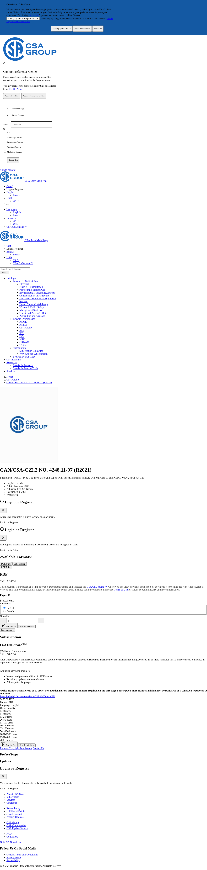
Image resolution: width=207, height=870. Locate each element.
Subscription (12, 797)
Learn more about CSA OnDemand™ (35, 696)
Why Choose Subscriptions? (33, 353)
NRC (22, 339)
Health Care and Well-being (33, 304)
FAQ (9, 833)
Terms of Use (121, 589)
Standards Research (23, 365)
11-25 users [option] (6, 716)
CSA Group (25, 327)
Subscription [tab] (19, 564)
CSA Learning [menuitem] (13, 359)
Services (10, 799)
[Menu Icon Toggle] (7, 204)
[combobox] (15, 269)
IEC (21, 333)
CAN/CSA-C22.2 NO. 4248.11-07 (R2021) (29, 382)
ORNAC (24, 342)
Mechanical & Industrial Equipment (37, 298)
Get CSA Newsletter (10, 842)
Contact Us (38, 748)
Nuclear (23, 301)
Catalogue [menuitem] (11, 278)
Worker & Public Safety (31, 307)
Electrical (24, 284)
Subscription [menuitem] (19, 348)
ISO (21, 336)
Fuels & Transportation (31, 286)
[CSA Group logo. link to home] (30, 59)
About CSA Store (15, 794)
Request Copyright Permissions (16, 748)
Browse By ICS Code (24, 356)
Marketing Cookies (14, 152)
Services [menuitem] (10, 371)
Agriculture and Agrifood (32, 316)
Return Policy (13, 808)
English (17, 212)
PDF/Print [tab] (6, 564)
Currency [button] (11, 218)
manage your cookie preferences (23, 18)
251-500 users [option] (7, 728)
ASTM (23, 324)
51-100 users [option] (6, 722)
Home (9, 376)
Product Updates (14, 817)
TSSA (22, 345)
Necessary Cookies (14, 137)
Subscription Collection (31, 350)
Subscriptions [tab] (7, 630)
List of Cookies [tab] (18, 115)
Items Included (8, 696)
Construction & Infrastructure (34, 295)
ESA (21, 330)
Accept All (34, 15)
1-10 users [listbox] (5, 711)
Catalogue (11, 802)
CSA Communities (16, 825)
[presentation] (4, 63)
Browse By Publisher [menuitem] (24, 318)
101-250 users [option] (7, 725)
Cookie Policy (15, 89)
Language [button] (11, 209)
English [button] (10, 192)
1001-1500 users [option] (8, 734)
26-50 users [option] (6, 719)
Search (6, 124)
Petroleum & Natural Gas (32, 289)
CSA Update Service (17, 828)
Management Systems (30, 310)
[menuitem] (113, 284)
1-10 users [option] (5, 713)
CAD (16, 201)
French (16, 195)
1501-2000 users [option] (8, 737)
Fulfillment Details (15, 811)
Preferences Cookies (15, 142)
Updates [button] (5, 761)
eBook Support (14, 814)
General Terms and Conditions (22, 854)
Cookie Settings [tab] (18, 108)
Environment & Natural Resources (37, 292)
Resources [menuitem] (11, 362)
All (8, 133)
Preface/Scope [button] (9, 754)
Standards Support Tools (25, 368)
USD (9, 198)
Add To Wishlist (27, 626)
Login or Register (14, 768)
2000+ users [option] (6, 740)
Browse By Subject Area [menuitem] (25, 281)
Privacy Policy (13, 857)
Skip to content (7, 170)
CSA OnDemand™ (16, 226)
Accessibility (13, 860)
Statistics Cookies (14, 147)
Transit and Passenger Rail (32, 313)
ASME (23, 321)
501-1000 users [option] (8, 731)
